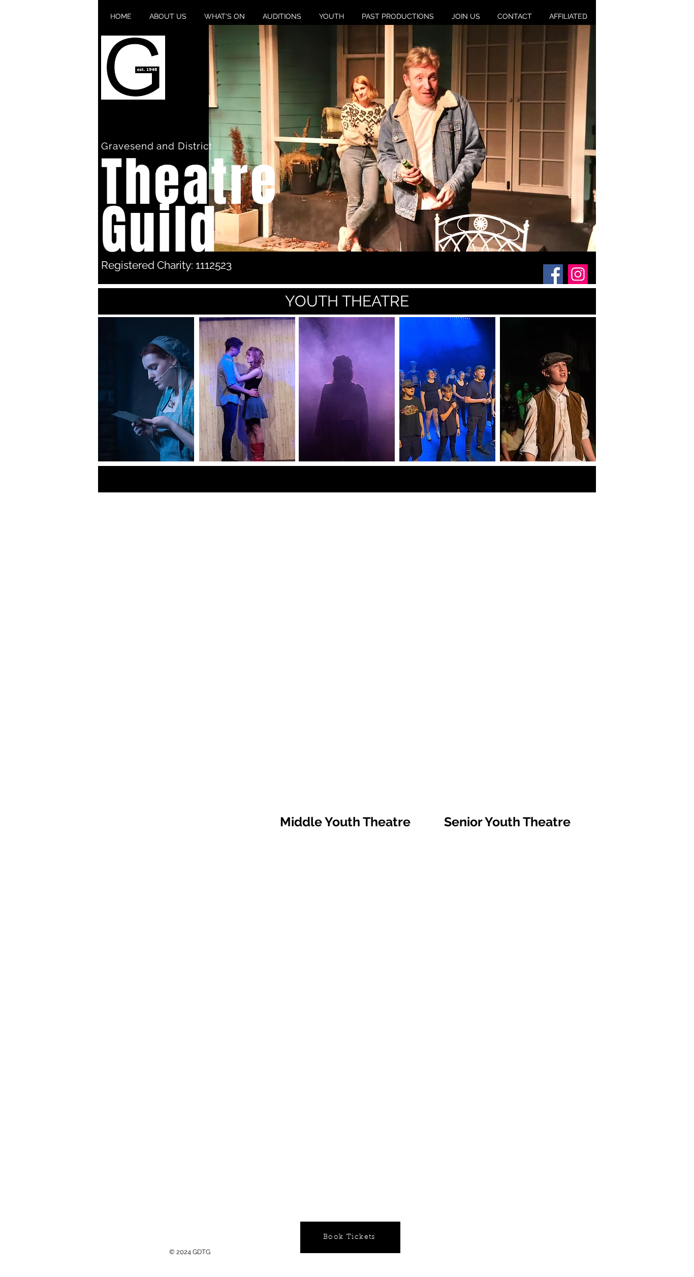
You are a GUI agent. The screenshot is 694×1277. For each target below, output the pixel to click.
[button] (402, 138)
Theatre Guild (190, 206)
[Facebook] (553, 274)
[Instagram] (578, 274)
